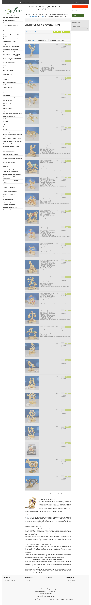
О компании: (7, 578)
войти (43, 16)
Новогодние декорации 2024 (10, 169)
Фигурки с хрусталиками (9, 62)
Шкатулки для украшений (9, 82)
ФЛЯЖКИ (5, 129)
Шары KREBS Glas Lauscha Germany (12, 174)
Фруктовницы (6, 121)
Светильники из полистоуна (10, 207)
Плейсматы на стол (8, 108)
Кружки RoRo (6, 95)
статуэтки (29, 517)
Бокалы (5, 90)
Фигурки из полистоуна (9, 162)
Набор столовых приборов (10, 105)
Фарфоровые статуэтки (9, 116)
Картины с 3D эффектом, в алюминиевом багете (9, 188)
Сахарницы (6, 79)
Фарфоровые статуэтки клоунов (11, 118)
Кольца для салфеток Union (10, 51)
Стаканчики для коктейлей (9, 126)
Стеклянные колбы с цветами (10, 143)
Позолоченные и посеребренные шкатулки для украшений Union (11, 55)
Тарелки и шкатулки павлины (10, 25)
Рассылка (70, 583)
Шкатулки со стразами (8, 77)
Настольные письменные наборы (11, 149)
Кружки (5, 124)
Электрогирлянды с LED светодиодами (9, 177)
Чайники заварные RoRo (9, 98)
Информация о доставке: (10, 580)
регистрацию (33, 16)
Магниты (5, 196)
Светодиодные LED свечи (9, 41)
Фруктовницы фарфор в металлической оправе (9, 31)
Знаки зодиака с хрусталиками (10, 49)
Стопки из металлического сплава (11, 28)
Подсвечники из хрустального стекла (12, 113)
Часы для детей (7, 209)
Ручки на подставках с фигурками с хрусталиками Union (12, 59)
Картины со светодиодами (10, 191)
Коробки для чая (7, 103)
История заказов (71, 580)
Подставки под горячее (9, 202)
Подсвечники (6, 111)
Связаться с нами (29, 578)
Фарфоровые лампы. (8, 84)
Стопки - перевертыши (9, 22)
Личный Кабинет (71, 578)
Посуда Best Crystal (8, 44)
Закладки (70, 582)
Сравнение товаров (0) (31, 31)
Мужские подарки (7, 132)
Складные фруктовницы (9, 20)
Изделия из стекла (7, 100)
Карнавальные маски (8, 185)
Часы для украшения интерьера (11, 146)
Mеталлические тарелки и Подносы (12, 17)
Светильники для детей (9, 204)
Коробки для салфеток (9, 67)
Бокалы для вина (7, 92)
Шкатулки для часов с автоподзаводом (8, 73)
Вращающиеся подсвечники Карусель (12, 38)
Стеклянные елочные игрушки (10, 171)
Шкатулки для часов (8, 70)
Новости (48, 578)
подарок (60, 528)
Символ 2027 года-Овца (9, 15)
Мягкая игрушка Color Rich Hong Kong (12, 141)
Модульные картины (8, 199)
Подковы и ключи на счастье (10, 154)
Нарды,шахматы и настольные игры (12, 138)
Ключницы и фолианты (9, 194)
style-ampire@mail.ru (43, 9)
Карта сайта (28, 580)
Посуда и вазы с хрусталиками (11, 46)
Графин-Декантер (7, 87)
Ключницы (5, 65)
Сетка (33, 40)
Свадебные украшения (9, 151)
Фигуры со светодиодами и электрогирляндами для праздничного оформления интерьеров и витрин (12, 158)
